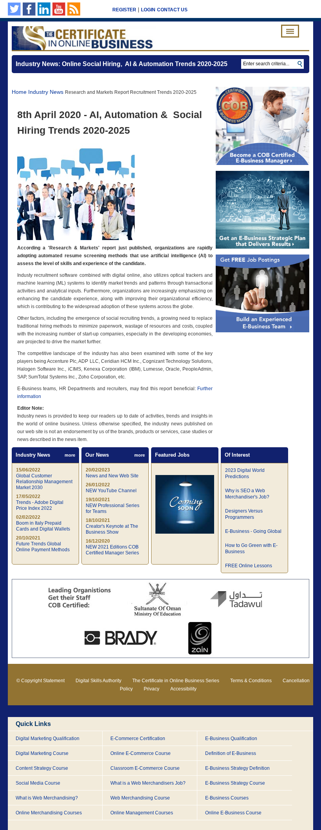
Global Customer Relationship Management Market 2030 (44, 481)
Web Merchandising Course (140, 798)
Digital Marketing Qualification (47, 738)
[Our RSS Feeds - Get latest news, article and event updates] (73, 9)
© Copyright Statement (40, 680)
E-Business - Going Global (253, 531)
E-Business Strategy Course (235, 783)
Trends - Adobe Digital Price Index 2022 (39, 505)
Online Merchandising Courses (49, 813)
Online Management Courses (141, 813)
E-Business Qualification (231, 738)
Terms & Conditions (251, 680)
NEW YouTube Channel (111, 490)
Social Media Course (38, 783)
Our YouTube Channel (58, 9)
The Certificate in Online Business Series (175, 680)
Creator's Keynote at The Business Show (112, 529)
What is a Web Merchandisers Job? (148, 783)
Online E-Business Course (233, 813)
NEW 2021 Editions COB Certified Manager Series (112, 550)
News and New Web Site (112, 476)
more (70, 455)
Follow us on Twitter (14, 9)
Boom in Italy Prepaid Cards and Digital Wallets (43, 526)
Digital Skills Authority (98, 680)
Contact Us (172, 10)
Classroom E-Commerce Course (145, 768)
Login (148, 10)
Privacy (151, 689)
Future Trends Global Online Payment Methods (43, 546)
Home (19, 92)
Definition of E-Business (230, 753)
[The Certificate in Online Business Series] (84, 38)
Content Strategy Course (42, 768)
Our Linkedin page (44, 9)
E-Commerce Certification (137, 738)
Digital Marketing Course (42, 753)
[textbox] (272, 64)
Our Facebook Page (29, 9)
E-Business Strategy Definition (237, 768)
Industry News (45, 92)
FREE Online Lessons (248, 565)
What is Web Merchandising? (47, 798)
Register (124, 10)
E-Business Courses (227, 798)
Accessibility (183, 689)
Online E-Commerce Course (140, 753)
